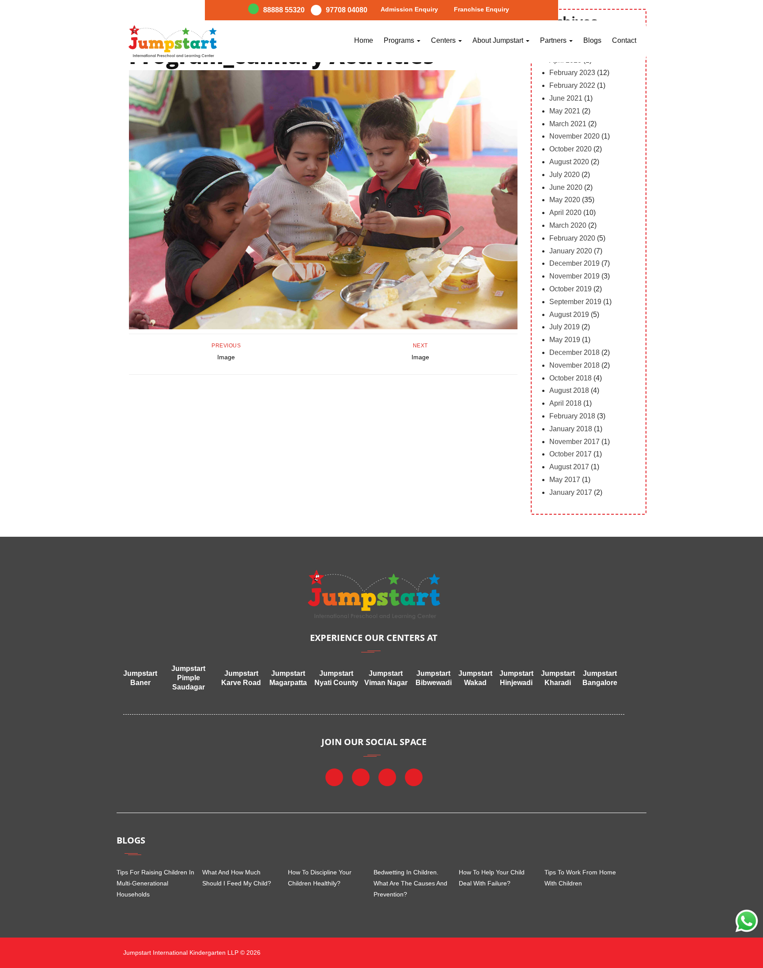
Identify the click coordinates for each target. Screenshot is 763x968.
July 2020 (564, 174)
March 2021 (567, 124)
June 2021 (565, 98)
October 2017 (570, 454)
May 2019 (564, 339)
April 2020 (565, 212)
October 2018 (570, 378)
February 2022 (572, 85)
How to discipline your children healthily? (319, 878)
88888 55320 (284, 10)
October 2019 (570, 289)
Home (363, 40)
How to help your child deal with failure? (492, 878)
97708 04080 (346, 10)
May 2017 (564, 479)
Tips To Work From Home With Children (580, 878)
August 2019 (569, 314)
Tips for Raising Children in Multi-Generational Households (155, 883)
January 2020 (570, 251)
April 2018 (565, 403)
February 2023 (572, 72)
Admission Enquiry (409, 9)
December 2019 (574, 263)
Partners (554, 40)
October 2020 (570, 149)
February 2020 (572, 238)
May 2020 (564, 199)
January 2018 (570, 429)
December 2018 (574, 352)
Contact (624, 40)
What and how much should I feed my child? (236, 878)
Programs (400, 40)
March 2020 (567, 225)
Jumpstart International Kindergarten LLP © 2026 (191, 952)
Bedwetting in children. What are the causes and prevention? (410, 883)
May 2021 (564, 111)
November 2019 (574, 276)
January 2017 (570, 492)
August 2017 (569, 467)
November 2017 (574, 441)
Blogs (592, 40)
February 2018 (572, 416)
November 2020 (574, 136)
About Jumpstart (498, 40)
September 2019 (575, 301)
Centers (444, 40)
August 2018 (569, 390)
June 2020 (565, 187)
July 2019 (564, 327)
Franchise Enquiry (481, 9)
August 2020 (569, 162)
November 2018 (574, 365)
